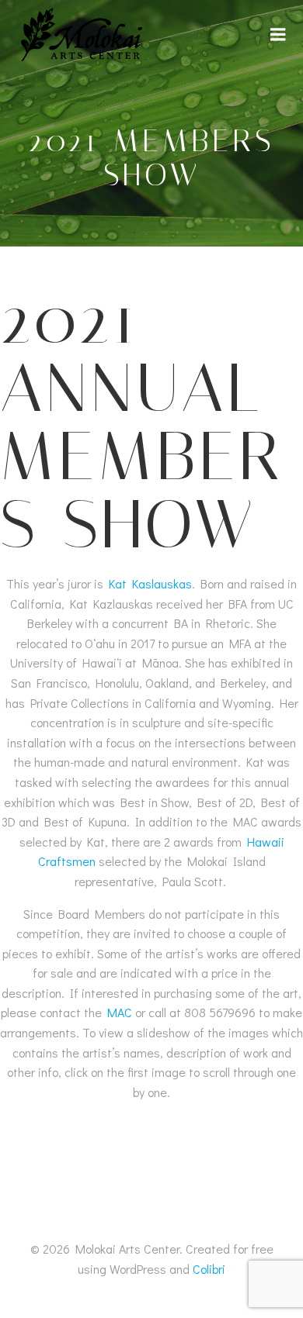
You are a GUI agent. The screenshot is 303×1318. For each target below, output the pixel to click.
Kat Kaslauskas (150, 583)
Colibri (209, 1269)
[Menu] (278, 35)
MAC (119, 1012)
